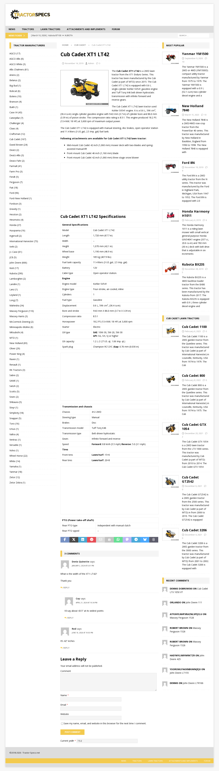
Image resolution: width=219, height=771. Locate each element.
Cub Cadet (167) (17, 139)
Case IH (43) (15, 112)
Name (63, 695)
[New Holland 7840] (170, 128)
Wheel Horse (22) (18, 455)
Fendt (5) (14, 176)
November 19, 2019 (194, 167)
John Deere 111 (194, 602)
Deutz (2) (14, 150)
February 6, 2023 (193, 331)
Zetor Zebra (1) (17, 482)
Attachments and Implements (86, 29)
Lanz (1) (13, 289)
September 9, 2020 (194, 58)
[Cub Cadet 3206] (170, 548)
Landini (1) (14, 284)
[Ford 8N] (170, 181)
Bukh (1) (13, 107)
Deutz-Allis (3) (16, 155)
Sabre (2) (14, 375)
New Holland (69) (18, 343)
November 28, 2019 (194, 268)
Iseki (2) (13, 246)
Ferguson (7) (16, 182)
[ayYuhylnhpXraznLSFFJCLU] (164, 615)
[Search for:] (193, 35)
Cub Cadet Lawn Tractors (182, 318)
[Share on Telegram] (135, 540)
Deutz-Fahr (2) (17, 160)
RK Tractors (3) (17, 369)
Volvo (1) (14, 450)
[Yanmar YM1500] (170, 74)
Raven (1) (14, 359)
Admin (91, 63)
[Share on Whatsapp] (118, 540)
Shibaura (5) (15, 402)
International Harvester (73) (23, 241)
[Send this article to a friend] (100, 540)
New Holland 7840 (192, 108)
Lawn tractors (50, 29)
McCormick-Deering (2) (21, 321)
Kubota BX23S (193, 264)
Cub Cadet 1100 (194, 327)
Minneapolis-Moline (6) (21, 327)
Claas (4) (13, 128)
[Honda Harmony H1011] (170, 231)
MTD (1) (13, 337)
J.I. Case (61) (15, 251)
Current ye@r (68, 740)
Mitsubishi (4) (16, 332)
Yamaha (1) (15, 466)
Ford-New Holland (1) (20, 198)
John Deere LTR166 (193, 683)
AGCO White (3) (17, 64)
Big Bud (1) (15, 85)
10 (183, 61)
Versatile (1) (15, 444)
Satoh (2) (14, 386)
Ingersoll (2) (15, 235)
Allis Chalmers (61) (19, 69)
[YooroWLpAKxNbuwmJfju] (164, 670)
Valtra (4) (14, 434)
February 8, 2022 (193, 380)
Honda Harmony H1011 (195, 213)
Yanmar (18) (15, 471)
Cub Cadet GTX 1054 (194, 426)
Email (63, 704)
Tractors (28, 29)
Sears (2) (14, 396)
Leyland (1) (15, 294)
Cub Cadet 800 (193, 375)
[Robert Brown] (164, 629)
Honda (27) (15, 225)
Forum (116, 29)
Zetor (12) (14, 477)
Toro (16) (14, 423)
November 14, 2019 (74, 63)
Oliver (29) (14, 348)
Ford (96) (14, 192)
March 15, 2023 (192, 114)
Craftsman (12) (17, 133)
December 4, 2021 (193, 534)
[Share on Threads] (153, 540)
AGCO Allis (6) (16, 58)
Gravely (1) (15, 208)
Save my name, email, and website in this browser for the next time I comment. (105, 723)
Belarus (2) (15, 80)
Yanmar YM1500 (195, 54)
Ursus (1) (14, 428)
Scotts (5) (14, 391)
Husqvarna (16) (17, 230)
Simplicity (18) (16, 412)
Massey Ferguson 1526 (182, 617)
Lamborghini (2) (17, 278)
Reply (66, 588)
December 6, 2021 (193, 486)
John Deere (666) (18, 262)
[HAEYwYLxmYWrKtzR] (164, 657)
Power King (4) (17, 353)
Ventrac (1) (15, 439)
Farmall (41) (15, 166)
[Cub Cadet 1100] (170, 345)
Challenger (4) (16, 123)
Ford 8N (188, 162)
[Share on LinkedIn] (82, 540)
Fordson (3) (15, 203)
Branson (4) (15, 101)
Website (64, 714)
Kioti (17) (14, 268)
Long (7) (13, 300)
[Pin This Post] (91, 540)
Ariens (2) (14, 74)
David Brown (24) (18, 144)
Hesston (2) (15, 214)
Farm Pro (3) (16, 171)
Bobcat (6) (14, 91)
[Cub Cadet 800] (170, 394)
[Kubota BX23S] (170, 284)
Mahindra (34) (16, 305)
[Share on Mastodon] (127, 540)
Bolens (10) (15, 96)
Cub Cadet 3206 (194, 530)
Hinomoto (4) (16, 219)
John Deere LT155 (179, 672)
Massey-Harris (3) (18, 316)
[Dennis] (164, 684)
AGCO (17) (14, 53)
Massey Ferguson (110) (21, 310)
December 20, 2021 (194, 433)
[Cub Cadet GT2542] (170, 497)
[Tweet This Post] (73, 540)
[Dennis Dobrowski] (164, 590)
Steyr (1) (13, 407)
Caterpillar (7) (16, 117)
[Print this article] (109, 540)
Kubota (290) (16, 273)
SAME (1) (14, 380)
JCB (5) (13, 257)
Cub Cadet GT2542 (190, 479)
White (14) (14, 461)
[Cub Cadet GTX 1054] (170, 445)
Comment (65, 671)
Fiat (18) (13, 187)
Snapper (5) (15, 418)
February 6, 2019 (193, 220)
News (12, 29)
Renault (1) (15, 364)
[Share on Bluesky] (144, 540)
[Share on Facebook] (64, 540)
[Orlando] (164, 603)
